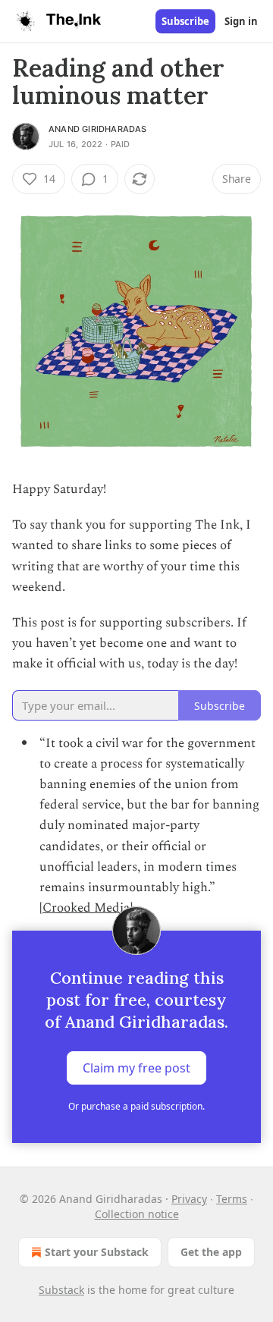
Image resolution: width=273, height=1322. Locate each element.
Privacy (189, 1199)
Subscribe (185, 21)
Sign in (241, 21)
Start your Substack (97, 1252)
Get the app (211, 1252)
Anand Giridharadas (98, 129)
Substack (61, 1290)
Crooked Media (86, 908)
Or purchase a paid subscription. (136, 1106)
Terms (231, 1199)
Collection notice (137, 1214)
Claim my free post (136, 1068)
